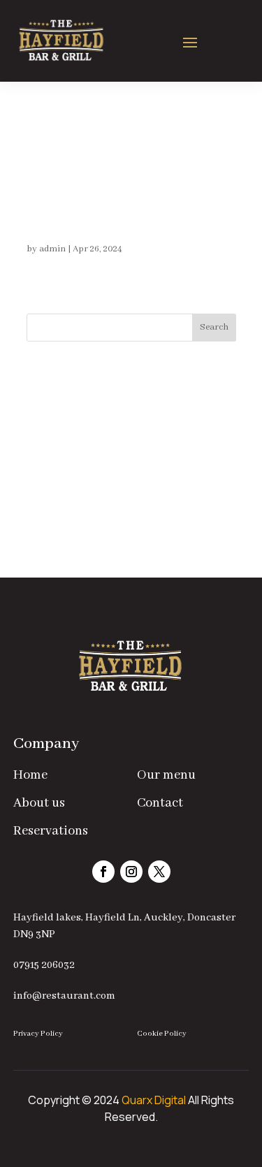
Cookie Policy (162, 1033)
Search (214, 327)
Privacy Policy (38, 1033)
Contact (160, 803)
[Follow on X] (159, 871)
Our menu (166, 775)
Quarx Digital (154, 1100)
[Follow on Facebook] (103, 871)
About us (39, 803)
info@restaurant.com (64, 996)
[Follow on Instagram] (131, 871)
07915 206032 (44, 965)
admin (52, 249)
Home (30, 775)
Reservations (50, 831)
